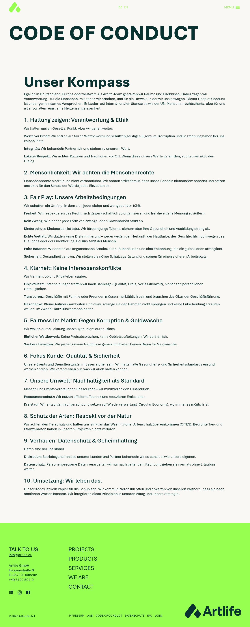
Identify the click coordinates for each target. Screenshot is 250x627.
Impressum (76, 615)
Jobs (158, 615)
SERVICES (81, 568)
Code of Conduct (109, 615)
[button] (232, 7)
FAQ (149, 615)
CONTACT (80, 586)
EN (126, 7)
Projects (81, 549)
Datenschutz (134, 615)
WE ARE (78, 577)
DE (120, 7)
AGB (90, 615)
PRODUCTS (82, 559)
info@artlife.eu (20, 555)
